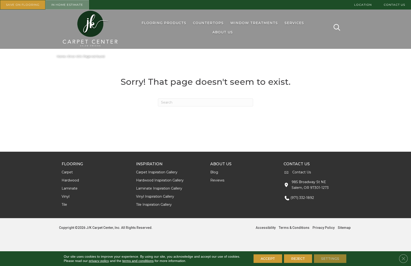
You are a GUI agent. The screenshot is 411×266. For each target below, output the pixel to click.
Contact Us (301, 172)
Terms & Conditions (294, 228)
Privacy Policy (324, 228)
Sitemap (344, 228)
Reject (298, 258)
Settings (330, 258)
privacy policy (99, 261)
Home (61, 56)
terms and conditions (138, 261)
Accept (268, 258)
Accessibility (266, 228)
